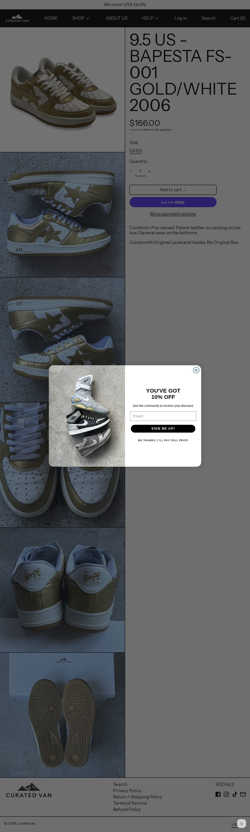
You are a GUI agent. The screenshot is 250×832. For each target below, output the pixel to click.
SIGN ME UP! (163, 428)
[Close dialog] (196, 370)
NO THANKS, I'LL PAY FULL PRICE (163, 440)
